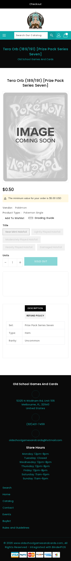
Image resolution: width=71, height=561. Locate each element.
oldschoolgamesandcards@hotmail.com (35, 440)
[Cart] (65, 35)
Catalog (8, 501)
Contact (8, 507)
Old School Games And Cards (36, 59)
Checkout (35, 4)
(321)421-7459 (35, 424)
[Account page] (58, 35)
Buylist (7, 521)
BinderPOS (59, 547)
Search (7, 487)
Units (6, 255)
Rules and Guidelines (16, 527)
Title (5, 225)
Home (6, 494)
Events (7, 514)
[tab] (35, 308)
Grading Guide (44, 218)
